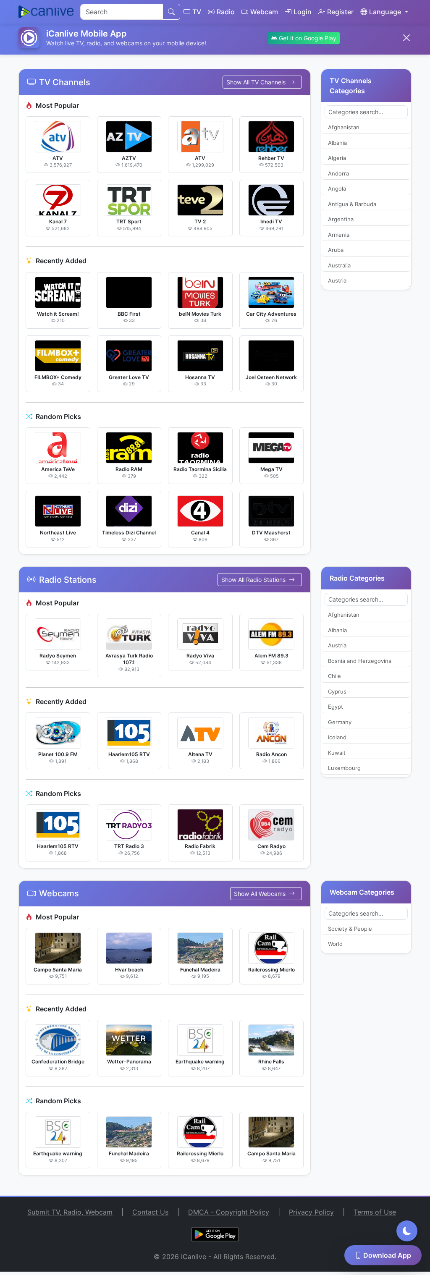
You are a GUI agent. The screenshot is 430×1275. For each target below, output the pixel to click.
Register (340, 12)
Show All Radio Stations (254, 701)
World (335, 1065)
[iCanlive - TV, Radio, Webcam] (45, 11)
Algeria (337, 279)
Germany (339, 843)
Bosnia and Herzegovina (359, 782)
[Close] (406, 38)
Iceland (337, 859)
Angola (337, 310)
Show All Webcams (260, 1015)
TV (196, 12)
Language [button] (385, 12)
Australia (339, 387)
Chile (334, 797)
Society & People (350, 1050)
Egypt (335, 828)
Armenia (338, 356)
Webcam (264, 12)
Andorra (338, 295)
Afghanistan (343, 249)
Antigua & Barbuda (352, 325)
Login (303, 12)
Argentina (341, 341)
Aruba (335, 371)
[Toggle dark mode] (406, 1230)
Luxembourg (344, 889)
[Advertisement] (215, 117)
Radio (226, 12)
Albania (337, 264)
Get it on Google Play (306, 38)
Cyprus (337, 813)
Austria (337, 402)
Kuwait (337, 874)
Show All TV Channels (256, 203)
